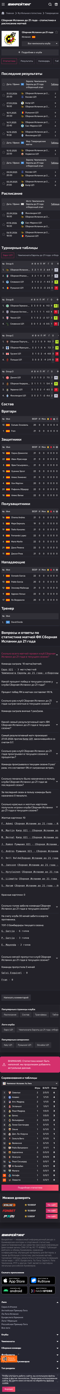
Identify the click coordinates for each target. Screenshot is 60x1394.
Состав (25, 1014)
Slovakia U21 (43, 1045)
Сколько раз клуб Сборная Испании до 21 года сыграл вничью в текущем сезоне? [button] (26, 702)
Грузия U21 (15, 354)
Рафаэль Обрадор (20, 489)
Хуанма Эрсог (18, 471)
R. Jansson (8, 865)
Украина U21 (16, 389)
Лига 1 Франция (9, 1321)
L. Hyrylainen (10, 871)
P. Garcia (8, 938)
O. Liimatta (9, 878)
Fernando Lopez (18, 535)
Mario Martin (17, 541)
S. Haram (7, 885)
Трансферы (41, 1014)
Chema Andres (18, 517)
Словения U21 (17, 324)
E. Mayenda (8, 944)
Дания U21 (15, 377)
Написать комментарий (16, 997)
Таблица (55, 84)
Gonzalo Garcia (18, 576)
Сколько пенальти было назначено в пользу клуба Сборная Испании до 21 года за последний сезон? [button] (28, 781)
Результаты (27, 61)
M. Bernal (8, 837)
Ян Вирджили (18, 600)
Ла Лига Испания (9, 1314)
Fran (13, 431)
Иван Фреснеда (19, 459)
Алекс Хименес (19, 477)
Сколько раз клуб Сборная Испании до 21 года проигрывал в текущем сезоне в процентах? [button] (26, 754)
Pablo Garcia (17, 582)
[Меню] (3, 4)
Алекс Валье (17, 495)
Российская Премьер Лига (14, 1324)
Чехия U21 (15, 318)
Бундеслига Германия (12, 1317)
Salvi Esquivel (11, 972)
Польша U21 (16, 360)
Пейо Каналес (18, 529)
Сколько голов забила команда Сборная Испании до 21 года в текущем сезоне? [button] (26, 907)
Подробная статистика (30, 1187)
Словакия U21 (17, 282)
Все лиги (5, 1328)
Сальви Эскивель (19, 425)
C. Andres (8, 851)
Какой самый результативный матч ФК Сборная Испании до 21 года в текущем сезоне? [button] (25, 725)
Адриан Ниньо (18, 594)
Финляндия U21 (18, 396)
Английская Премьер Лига (14, 1310)
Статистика (9, 61)
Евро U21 (8, 255)
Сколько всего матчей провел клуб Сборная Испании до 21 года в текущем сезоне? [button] (28, 655)
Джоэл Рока (17, 554)
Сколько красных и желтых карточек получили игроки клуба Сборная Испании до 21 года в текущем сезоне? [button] (27, 807)
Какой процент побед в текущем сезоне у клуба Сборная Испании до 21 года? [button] (27, 683)
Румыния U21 (16, 288)
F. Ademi (7, 823)
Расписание (10, 1014)
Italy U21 (8, 1045)
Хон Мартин (17, 483)
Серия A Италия (9, 1307)
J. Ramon (7, 844)
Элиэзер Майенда (20, 588)
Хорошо (9, 1389)
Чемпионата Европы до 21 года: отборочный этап (36, 84)
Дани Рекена (17, 548)
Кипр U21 (28, 739)
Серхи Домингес (19, 453)
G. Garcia (8, 931)
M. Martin (8, 830)
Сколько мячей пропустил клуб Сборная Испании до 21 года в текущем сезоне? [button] (26, 958)
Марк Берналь (18, 523)
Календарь (44, 61)
